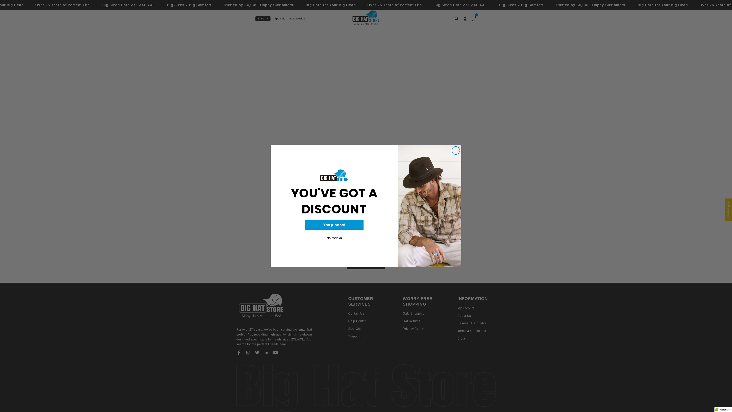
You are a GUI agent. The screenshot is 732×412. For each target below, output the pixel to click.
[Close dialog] (456, 150)
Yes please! (334, 225)
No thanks (334, 238)
